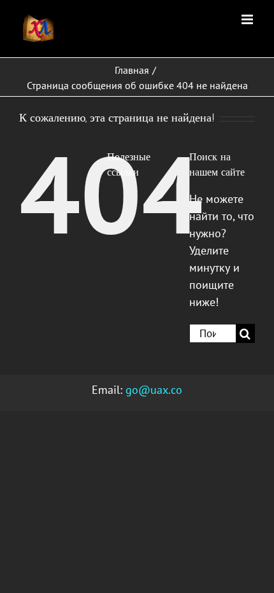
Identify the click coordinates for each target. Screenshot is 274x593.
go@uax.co (154, 389)
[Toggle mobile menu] (248, 19)
